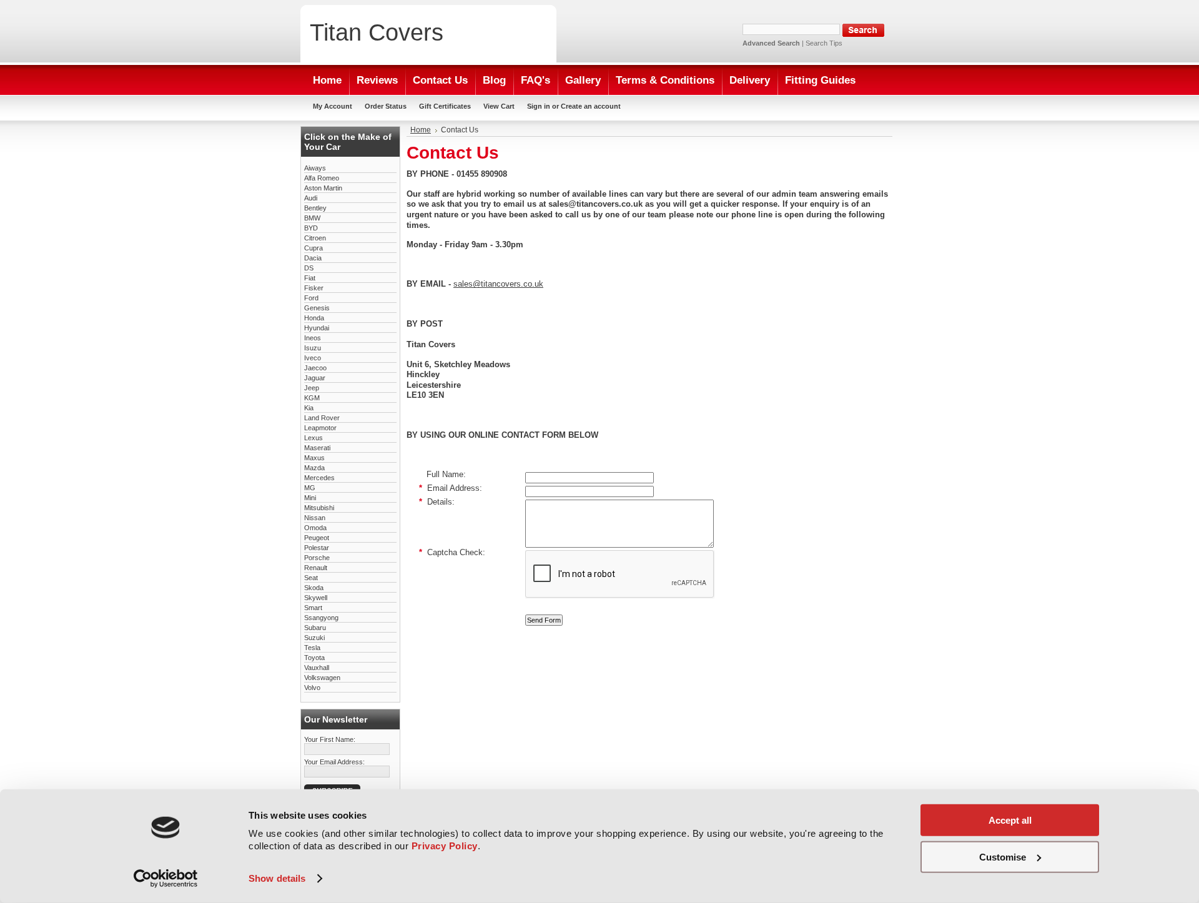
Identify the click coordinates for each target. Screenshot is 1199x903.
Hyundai (316, 328)
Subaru (315, 627)
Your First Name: (329, 739)
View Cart (499, 106)
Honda (314, 318)
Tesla (312, 647)
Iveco (312, 358)
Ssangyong (321, 617)
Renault (315, 567)
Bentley (315, 208)
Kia (308, 408)
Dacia (313, 258)
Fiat (309, 278)
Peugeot (316, 537)
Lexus (313, 438)
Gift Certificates (445, 106)
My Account (332, 106)
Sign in (538, 106)
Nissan (314, 517)
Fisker (313, 288)
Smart (313, 607)
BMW (312, 218)
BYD (311, 228)
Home (420, 130)
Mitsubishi (319, 507)
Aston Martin (323, 188)
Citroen (315, 238)
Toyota (314, 657)
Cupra (313, 248)
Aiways (315, 168)
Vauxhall (316, 667)
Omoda (315, 527)
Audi (310, 198)
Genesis (317, 308)
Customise (1002, 856)
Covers (376, 32)
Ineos (312, 338)
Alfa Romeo (321, 178)
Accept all (1010, 820)
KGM (312, 398)
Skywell (315, 597)
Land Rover (322, 418)
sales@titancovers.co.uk (498, 284)
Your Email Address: (334, 762)
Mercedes (319, 477)
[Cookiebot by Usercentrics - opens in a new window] (165, 878)
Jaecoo (315, 368)
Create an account (591, 106)
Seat (311, 577)
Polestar (316, 547)
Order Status (386, 106)
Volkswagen (322, 677)
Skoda (313, 587)
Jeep (311, 388)
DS (308, 268)
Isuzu (312, 348)
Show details (277, 878)
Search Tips (824, 43)
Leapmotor (320, 428)
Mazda (314, 467)
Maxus (314, 457)
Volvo (312, 687)
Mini (310, 497)
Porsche (317, 557)
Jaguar (314, 378)
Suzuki (314, 637)
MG (309, 487)
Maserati (317, 448)
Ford (311, 298)
